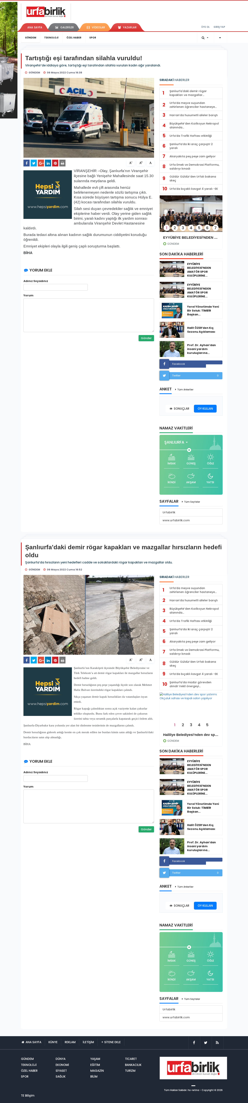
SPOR (92, 37)
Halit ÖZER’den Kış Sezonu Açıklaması (201, 330)
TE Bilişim (27, 1095)
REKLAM (70, 1042)
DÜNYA (60, 1059)
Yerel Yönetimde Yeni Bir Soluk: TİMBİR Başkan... (203, 310)
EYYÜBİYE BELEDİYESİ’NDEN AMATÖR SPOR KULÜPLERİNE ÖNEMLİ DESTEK (191, 237)
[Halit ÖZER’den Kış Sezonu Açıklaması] (172, 330)
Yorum (28, 295)
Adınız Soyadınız (35, 281)
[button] (177, 442)
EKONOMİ (62, 1065)
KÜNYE (53, 1042)
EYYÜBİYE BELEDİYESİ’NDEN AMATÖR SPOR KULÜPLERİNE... (199, 270)
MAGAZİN (97, 1071)
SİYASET (61, 1071)
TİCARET (131, 1059)
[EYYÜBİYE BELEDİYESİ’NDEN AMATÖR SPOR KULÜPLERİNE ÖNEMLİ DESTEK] (191, 216)
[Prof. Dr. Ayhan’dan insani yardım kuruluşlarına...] (172, 349)
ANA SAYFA (34, 27)
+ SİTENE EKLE (111, 1042)
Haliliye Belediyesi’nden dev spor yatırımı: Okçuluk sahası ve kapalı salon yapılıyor (191, 735)
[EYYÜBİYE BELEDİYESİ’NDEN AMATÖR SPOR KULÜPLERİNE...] (172, 269)
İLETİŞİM (88, 1042)
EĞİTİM (95, 1065)
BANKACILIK (133, 1065)
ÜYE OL (205, 27)
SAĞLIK (60, 1076)
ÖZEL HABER (73, 37)
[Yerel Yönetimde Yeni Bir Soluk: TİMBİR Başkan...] (172, 311)
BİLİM (93, 1076)
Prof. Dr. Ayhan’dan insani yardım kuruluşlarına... (201, 349)
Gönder (146, 338)
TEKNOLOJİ (51, 37)
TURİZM (130, 1071)
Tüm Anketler (185, 389)
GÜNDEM (30, 37)
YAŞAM (95, 1059)
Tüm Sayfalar (192, 501)
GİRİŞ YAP (219, 27)
